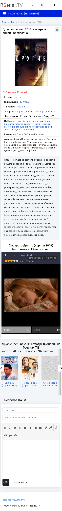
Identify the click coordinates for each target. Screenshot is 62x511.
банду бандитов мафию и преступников (27, 122)
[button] (5, 427)
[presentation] (5, 427)
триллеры (39, 111)
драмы (29, 111)
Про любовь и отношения (29, 121)
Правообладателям (14, 499)
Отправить (20, 482)
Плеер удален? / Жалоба (42, 257)
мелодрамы (18, 111)
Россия (17, 96)
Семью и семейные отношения (27, 125)
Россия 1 (20, 106)
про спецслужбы (26, 129)
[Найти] (42, 5)
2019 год (24, 101)
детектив (51, 111)
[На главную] (11, 5)
